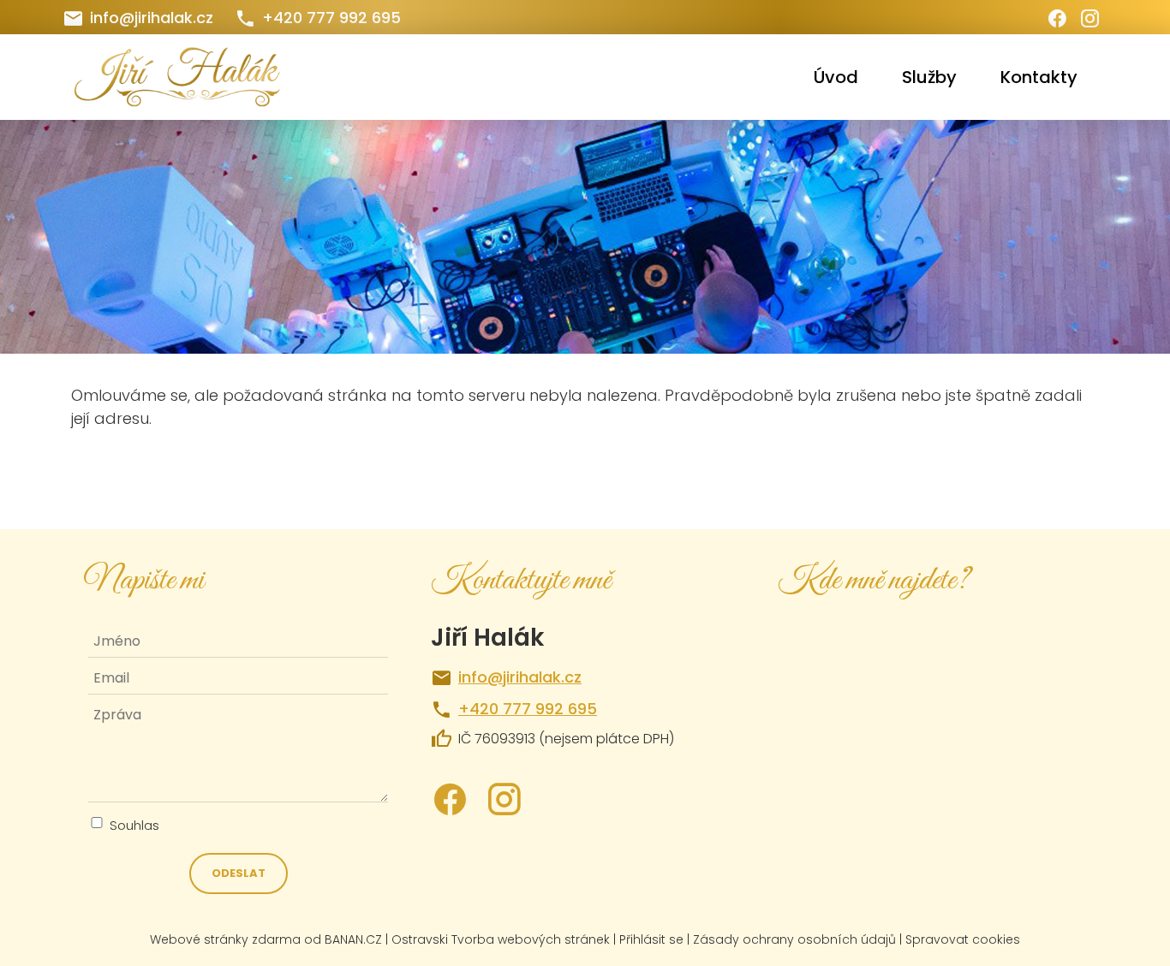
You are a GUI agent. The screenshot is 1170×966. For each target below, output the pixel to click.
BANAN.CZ (353, 939)
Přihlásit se (651, 939)
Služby (929, 77)
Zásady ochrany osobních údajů (794, 939)
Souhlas (134, 825)
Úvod (836, 77)
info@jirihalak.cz (151, 17)
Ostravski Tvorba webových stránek (500, 939)
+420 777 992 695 (331, 17)
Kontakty (1038, 77)
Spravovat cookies (962, 939)
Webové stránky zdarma (225, 939)
